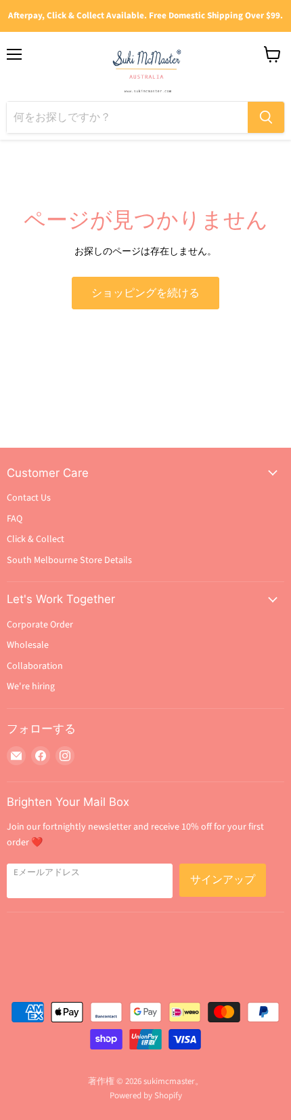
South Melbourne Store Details (69, 560)
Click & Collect (35, 539)
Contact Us (29, 498)
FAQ (14, 519)
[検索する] (266, 117)
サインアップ (222, 879)
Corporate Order (40, 625)
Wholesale (28, 645)
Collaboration (35, 666)
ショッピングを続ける (145, 293)
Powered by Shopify (146, 1095)
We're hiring (31, 686)
